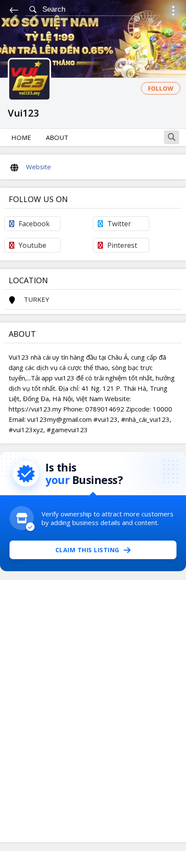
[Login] (173, 12)
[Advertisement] (93, 711)
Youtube (32, 245)
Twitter (119, 223)
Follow (160, 88)
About (57, 137)
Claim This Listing (87, 550)
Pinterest (122, 245)
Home (21, 137)
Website (38, 166)
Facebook (34, 223)
